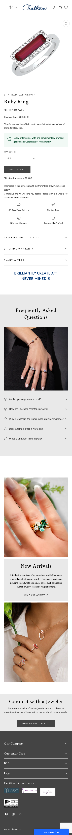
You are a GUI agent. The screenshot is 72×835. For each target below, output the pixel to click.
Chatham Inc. (16, 829)
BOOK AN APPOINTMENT (36, 723)
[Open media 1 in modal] (66, 23)
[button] (6, 7)
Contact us (9, 193)
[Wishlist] (66, 7)
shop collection (35, 595)
